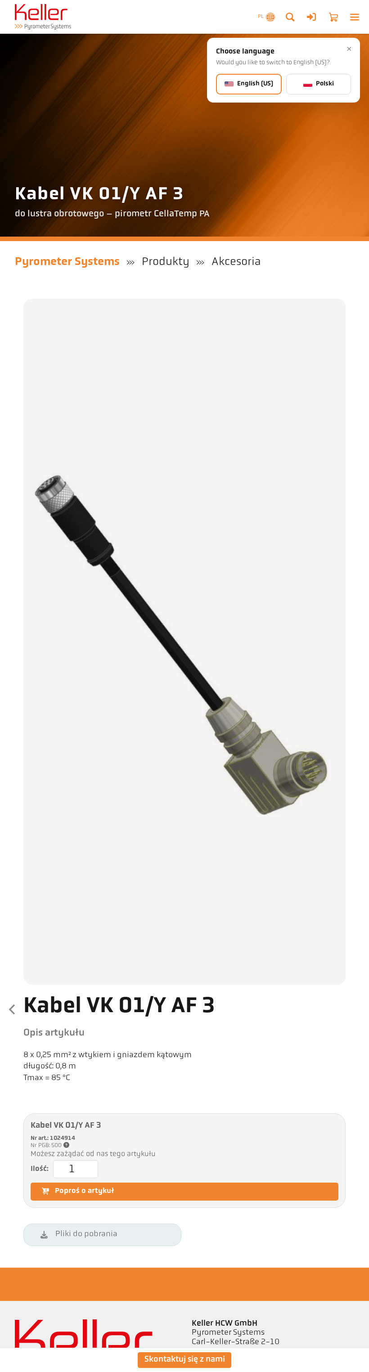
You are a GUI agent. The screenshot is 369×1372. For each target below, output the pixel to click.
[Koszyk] (333, 17)
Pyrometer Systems (67, 262)
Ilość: (40, 1169)
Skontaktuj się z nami (184, 1359)
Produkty (165, 262)
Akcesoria (236, 262)
